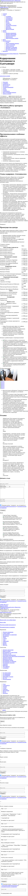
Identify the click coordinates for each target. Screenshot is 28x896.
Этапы (4, 88)
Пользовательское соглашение (7, 627)
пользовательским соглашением (9, 886)
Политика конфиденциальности (8, 624)
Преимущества (6, 84)
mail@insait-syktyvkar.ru (5, 612)
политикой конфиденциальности (8, 506)
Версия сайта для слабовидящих (8, 620)
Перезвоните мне (4, 8)
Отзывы (5, 89)
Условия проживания (8, 87)
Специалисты (6, 91)
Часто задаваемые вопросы (9, 92)
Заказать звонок (4, 606)
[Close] (0, 746)
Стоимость (5, 83)
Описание (5, 82)
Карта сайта (3, 622)
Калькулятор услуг (12, 5)
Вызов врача (3, 5)
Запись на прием (7, 93)
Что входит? (6, 86)
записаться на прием (5, 76)
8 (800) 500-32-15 (4, 7)
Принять (2, 721)
